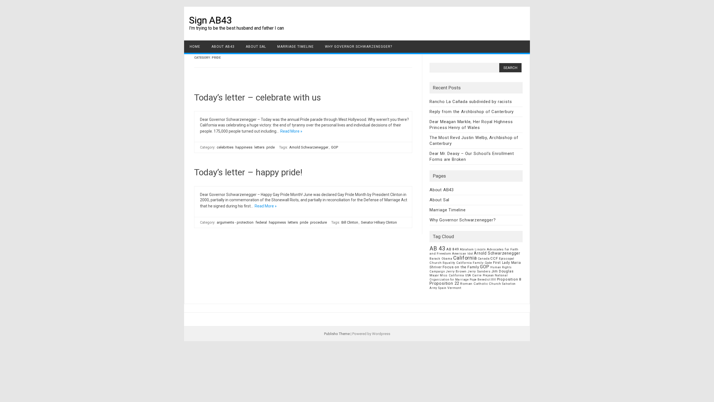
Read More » (291, 131)
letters (259, 147)
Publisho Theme (337, 334)
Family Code (482, 263)
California (465, 258)
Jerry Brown (456, 271)
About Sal (256, 47)
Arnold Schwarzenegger (308, 147)
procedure (318, 222)
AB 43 (437, 248)
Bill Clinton (349, 222)
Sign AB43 (210, 20)
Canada (484, 258)
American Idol (462, 253)
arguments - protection (235, 222)
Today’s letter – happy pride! (248, 172)
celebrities (225, 147)
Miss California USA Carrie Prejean (467, 275)
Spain (442, 288)
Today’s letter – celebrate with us (257, 97)
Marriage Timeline (295, 47)
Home (195, 47)
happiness (243, 147)
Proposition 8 (509, 279)
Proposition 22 (444, 283)
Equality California (457, 263)
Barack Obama (441, 258)
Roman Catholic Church (480, 284)
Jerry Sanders (478, 271)
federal (261, 222)
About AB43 (223, 47)
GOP (334, 147)
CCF (494, 258)
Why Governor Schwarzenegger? (358, 47)
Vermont (454, 288)
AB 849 (452, 249)
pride (270, 147)
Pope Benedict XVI (483, 279)
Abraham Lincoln (473, 249)
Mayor (434, 275)
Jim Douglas (502, 271)
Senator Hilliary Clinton (379, 222)
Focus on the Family (461, 267)
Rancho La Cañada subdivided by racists (471, 101)
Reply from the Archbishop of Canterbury (472, 111)
